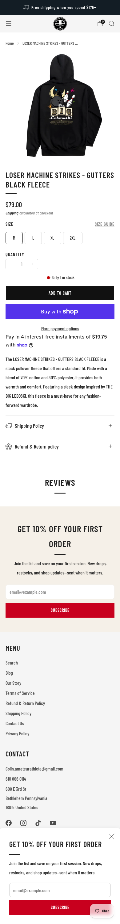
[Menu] (9, 24)
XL (52, 237)
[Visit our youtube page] (53, 823)
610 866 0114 (16, 779)
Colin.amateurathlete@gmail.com (34, 768)
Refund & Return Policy (25, 703)
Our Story (13, 683)
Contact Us (15, 723)
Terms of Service (20, 693)
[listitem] (60, 7)
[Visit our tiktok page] (38, 823)
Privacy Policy (17, 733)
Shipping (12, 212)
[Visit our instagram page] (23, 823)
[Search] (111, 23)
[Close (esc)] (111, 836)
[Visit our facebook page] (8, 823)
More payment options (60, 328)
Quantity (15, 254)
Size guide (104, 224)
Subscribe (60, 907)
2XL (72, 237)
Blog (9, 673)
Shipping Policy (18, 713)
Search (12, 662)
